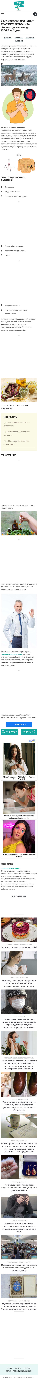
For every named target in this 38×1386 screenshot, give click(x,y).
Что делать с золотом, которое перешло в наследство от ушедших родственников (19, 1187)
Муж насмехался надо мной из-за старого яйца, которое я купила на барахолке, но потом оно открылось (19, 1306)
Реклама (27, 1368)
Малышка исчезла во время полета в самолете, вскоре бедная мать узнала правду (19, 1267)
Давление (7, 38)
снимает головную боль (11, 654)
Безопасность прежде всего (19, 1262)
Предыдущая (11, 732)
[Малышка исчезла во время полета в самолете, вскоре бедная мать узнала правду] (19, 1248)
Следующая (27, 732)
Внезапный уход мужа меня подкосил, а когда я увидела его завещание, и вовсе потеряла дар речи (19, 1227)
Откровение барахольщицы (19, 1301)
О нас (9, 1368)
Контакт (17, 1368)
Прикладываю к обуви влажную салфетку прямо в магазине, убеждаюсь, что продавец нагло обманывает (19, 1106)
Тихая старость (19, 1016)
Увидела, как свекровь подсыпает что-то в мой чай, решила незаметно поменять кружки (19, 983)
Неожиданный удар (19, 1221)
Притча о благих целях (19, 978)
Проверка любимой (19, 1141)
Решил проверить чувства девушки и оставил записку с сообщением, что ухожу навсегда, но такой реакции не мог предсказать (19, 1147)
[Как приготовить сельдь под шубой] (19, 930)
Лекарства (30, 38)
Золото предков (19, 1182)
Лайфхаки (18, 38)
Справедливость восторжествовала (19, 1058)
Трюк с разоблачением (19, 1099)
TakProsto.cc (8, 1377)
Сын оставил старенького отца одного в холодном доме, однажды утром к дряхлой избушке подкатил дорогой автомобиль (19, 1023)
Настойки (19, 41)
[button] (2, 64)
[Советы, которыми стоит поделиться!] (19, 5)
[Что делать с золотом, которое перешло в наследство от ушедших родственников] (19, 1168)
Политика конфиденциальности (19, 1371)
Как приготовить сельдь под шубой (19, 947)
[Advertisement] (19, 222)
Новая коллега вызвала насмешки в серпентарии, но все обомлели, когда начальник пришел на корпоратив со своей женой (19, 1064)
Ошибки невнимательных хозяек (19, 944)
